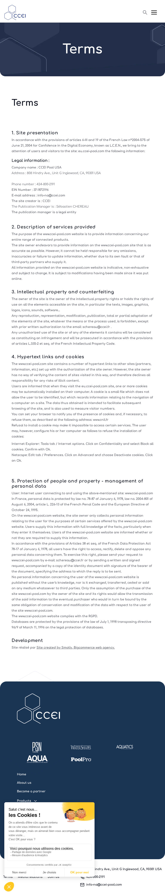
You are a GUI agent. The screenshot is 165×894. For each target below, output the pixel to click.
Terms (8, 877)
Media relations (30, 877)
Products (24, 800)
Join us (53, 877)
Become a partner (31, 791)
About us (24, 782)
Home (21, 774)
